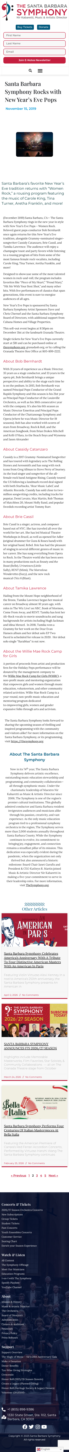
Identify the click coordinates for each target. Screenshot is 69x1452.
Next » (53, 1175)
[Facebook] (24, 1426)
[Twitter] (31, 1426)
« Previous (18, 1175)
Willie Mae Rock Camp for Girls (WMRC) (33, 676)
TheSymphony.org (37, 885)
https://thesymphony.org (27, 741)
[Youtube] (44, 1426)
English (45, 1449)
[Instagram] (37, 1426)
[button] (40, 71)
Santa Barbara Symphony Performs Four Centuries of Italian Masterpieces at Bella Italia (34, 1130)
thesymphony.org (14, 347)
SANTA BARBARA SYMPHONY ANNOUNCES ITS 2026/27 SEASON (30, 1046)
